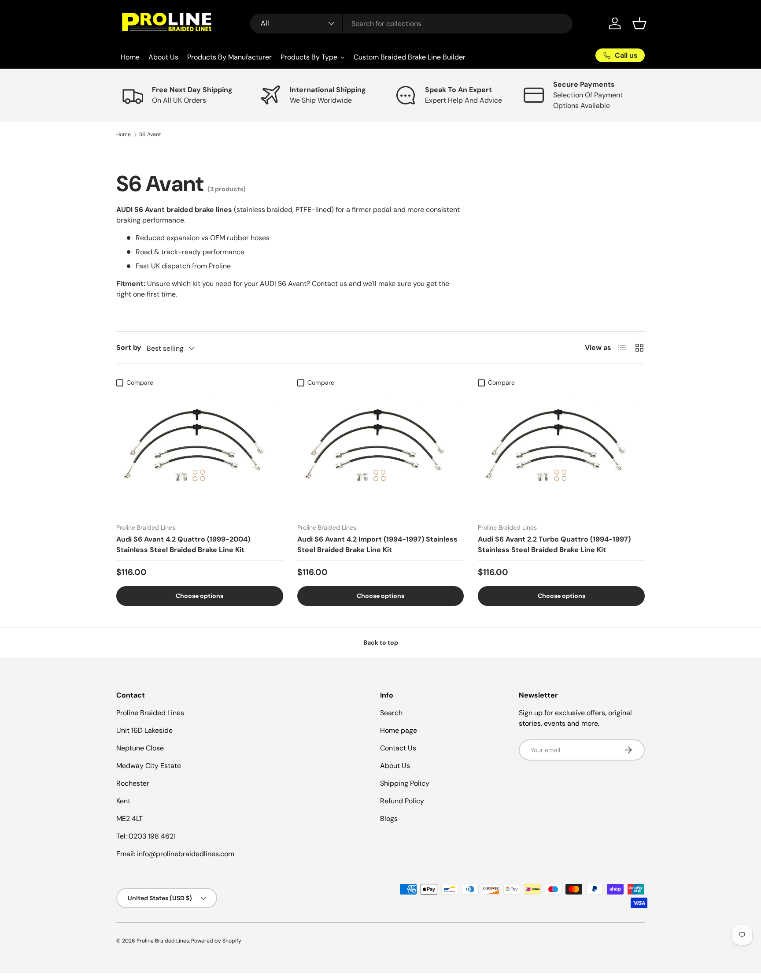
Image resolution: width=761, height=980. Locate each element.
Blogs (389, 818)
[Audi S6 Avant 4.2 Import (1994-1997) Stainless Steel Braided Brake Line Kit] (380, 453)
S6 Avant (150, 134)
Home (123, 134)
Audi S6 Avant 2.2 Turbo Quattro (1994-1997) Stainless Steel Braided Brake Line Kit (554, 544)
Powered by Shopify (216, 940)
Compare (139, 382)
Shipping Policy (404, 783)
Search (391, 712)
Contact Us (398, 748)
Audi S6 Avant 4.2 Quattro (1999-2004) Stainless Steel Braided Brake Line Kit (183, 544)
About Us (395, 765)
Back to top (380, 642)
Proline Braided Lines (163, 940)
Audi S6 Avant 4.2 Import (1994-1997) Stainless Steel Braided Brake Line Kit (377, 544)
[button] (639, 23)
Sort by (128, 347)
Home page (398, 730)
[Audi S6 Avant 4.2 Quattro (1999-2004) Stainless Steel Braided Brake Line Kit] (199, 453)
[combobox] (411, 23)
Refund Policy (402, 801)
